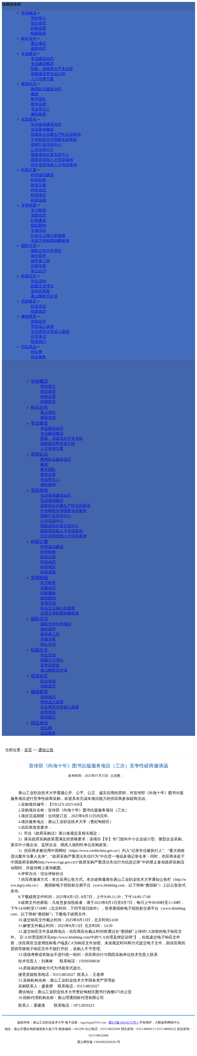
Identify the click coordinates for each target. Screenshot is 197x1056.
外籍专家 (38, 266)
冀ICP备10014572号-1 (123, 1022)
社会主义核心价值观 (48, 235)
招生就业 (29, 347)
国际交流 (29, 246)
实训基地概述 (42, 129)
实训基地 (29, 119)
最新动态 (38, 48)
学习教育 (38, 210)
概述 (34, 94)
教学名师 (38, 104)
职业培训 (38, 306)
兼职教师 (38, 114)
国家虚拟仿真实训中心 (50, 155)
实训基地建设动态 (46, 124)
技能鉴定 (38, 311)
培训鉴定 (29, 301)
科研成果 (38, 200)
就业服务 (38, 357)
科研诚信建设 (42, 175)
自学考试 (38, 337)
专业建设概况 (42, 64)
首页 (28, 750)
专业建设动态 (42, 59)
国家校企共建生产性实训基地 (56, 134)
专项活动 (38, 230)
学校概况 (29, 13)
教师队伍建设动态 (46, 89)
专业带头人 (40, 109)
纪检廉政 (38, 220)
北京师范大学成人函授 (50, 332)
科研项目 (38, 195)
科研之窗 (29, 170)
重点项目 (38, 43)
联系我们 (38, 342)
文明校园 (29, 205)
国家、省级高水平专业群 (52, 69)
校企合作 (29, 38)
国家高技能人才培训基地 (52, 160)
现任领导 (38, 23)
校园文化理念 (42, 286)
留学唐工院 (40, 261)
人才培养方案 (42, 79)
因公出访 (38, 271)
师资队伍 (29, 84)
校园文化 (29, 276)
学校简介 (38, 18)
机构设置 (38, 28)
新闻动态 (38, 321)
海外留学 (38, 256)
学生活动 (38, 281)
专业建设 (29, 54)
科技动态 (38, 190)
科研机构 (38, 180)
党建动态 (38, 215)
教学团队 (38, 99)
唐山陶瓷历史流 (44, 296)
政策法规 (38, 185)
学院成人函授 (42, 326)
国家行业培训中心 (46, 145)
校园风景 (38, 33)
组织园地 (38, 225)
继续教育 (29, 316)
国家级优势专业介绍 (48, 74)
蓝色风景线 (40, 291)
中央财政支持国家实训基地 (54, 139)
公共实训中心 (42, 150)
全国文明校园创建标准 (50, 241)
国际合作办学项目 (46, 251)
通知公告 (46, 750)
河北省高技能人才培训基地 (54, 165)
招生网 (36, 352)
